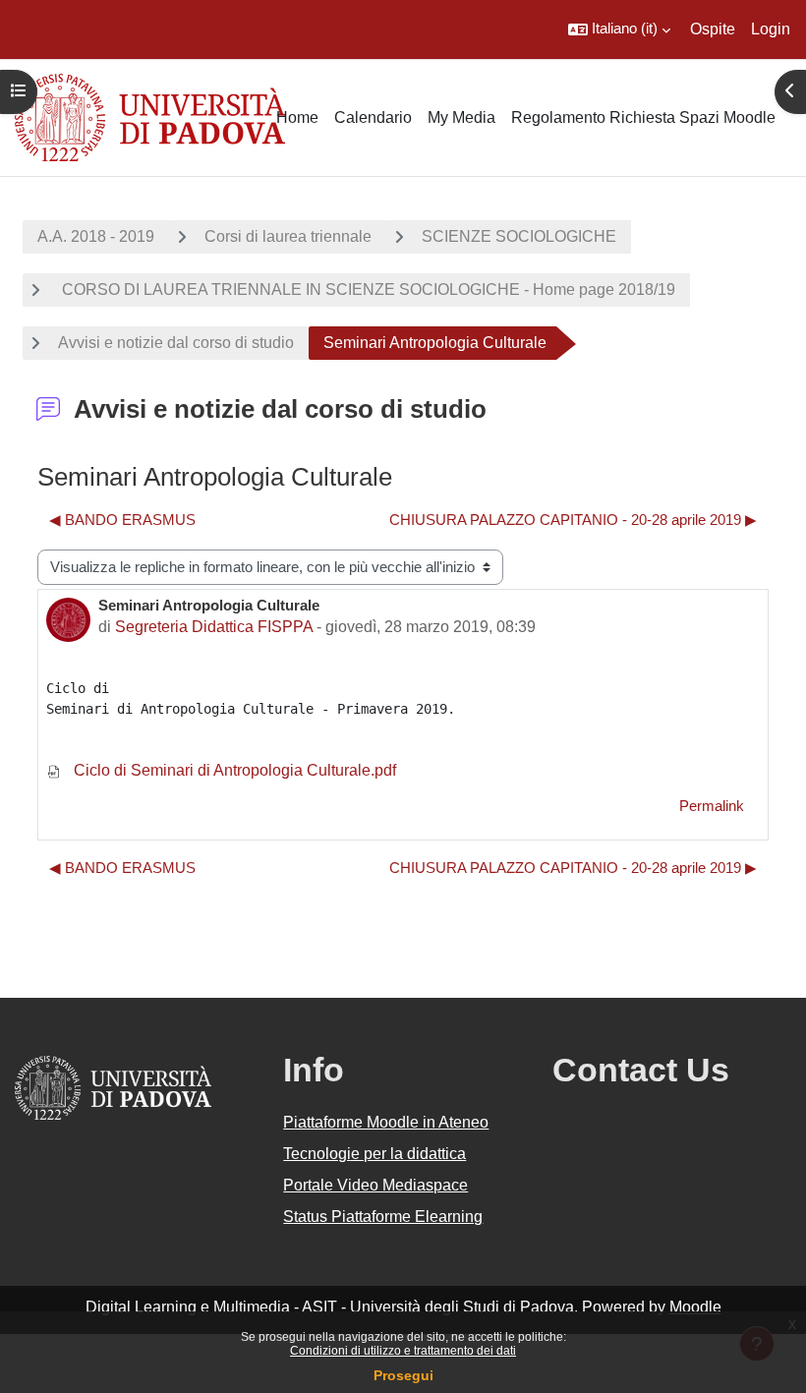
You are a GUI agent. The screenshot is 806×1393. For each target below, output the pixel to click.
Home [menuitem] (297, 117)
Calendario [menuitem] (373, 117)
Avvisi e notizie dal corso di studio (176, 342)
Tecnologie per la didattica (374, 1153)
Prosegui (403, 1375)
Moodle (695, 1307)
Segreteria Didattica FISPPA (214, 626)
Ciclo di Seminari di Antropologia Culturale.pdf (233, 770)
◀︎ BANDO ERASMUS (122, 520)
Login (770, 29)
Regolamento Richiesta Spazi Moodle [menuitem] (643, 117)
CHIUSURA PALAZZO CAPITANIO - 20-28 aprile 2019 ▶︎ (573, 520)
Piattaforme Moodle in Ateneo (386, 1122)
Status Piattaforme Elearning (383, 1216)
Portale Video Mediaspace (375, 1185)
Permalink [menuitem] (711, 806)
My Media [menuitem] (461, 117)
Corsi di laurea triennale (288, 236)
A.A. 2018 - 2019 (95, 236)
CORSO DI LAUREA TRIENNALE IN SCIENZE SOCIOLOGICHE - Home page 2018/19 (366, 289)
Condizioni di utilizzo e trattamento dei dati (403, 1351)
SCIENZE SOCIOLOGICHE (519, 236)
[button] (619, 29)
